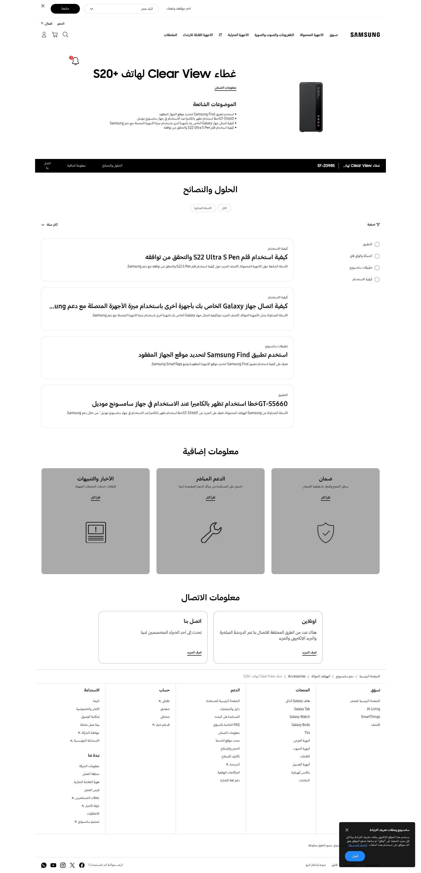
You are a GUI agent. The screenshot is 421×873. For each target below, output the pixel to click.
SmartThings (370, 717)
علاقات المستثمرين (87, 798)
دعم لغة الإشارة (230, 780)
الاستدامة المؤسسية (86, 741)
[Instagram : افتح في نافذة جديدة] (63, 865)
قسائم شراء (162, 725)
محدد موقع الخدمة (228, 741)
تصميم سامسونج (88, 822)
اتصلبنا (47, 165)
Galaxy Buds (301, 725)
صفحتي (165, 709)
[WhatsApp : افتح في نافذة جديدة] (44, 865)
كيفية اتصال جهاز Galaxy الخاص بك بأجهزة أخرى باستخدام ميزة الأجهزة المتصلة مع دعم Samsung (172, 123)
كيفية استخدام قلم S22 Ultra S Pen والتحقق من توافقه (199, 128)
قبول (355, 856)
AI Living (373, 709)
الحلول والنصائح (112, 166)
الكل (224, 208)
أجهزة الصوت (301, 749)
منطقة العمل (90, 774)
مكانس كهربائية (300, 773)
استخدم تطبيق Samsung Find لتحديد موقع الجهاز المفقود (196, 114)
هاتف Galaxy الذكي (298, 701)
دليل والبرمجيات (230, 709)
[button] (167, 260)
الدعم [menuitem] (60, 24)
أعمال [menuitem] (48, 24)
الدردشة (234, 764)
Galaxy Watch (300, 717)
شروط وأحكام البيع (316, 865)
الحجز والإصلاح (230, 749)
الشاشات (304, 780)
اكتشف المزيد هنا (357, 845)
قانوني (334, 865)
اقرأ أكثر (325, 498)
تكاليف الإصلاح (231, 756)
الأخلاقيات (93, 814)
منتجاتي (165, 717)
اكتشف (375, 725)
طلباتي (166, 701)
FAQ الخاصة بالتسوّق (226, 725)
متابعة (65, 9)
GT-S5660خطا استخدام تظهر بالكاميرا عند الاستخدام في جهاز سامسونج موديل (185, 119)
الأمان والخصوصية (87, 709)
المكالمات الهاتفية (229, 773)
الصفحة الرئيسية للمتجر (365, 701)
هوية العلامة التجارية (86, 782)
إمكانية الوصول (90, 717)
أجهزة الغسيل (301, 764)
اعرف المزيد (309, 652)
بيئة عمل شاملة (89, 725)
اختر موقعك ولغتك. (178, 9)
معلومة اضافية (76, 166)
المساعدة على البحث (227, 717)
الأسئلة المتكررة (203, 208)
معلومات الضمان (225, 88)
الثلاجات (305, 756)
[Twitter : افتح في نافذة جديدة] (72, 865)
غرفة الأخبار (92, 806)
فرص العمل (91, 790)
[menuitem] (333, 35)
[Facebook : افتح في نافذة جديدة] (82, 865)
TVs (307, 733)
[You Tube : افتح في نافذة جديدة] (53, 865)
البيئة (96, 701)
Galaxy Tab (302, 709)
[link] (75, 61)
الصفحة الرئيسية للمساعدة (223, 701)
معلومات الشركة (89, 766)
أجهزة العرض (301, 741)
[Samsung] (365, 34)
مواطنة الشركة (90, 733)
